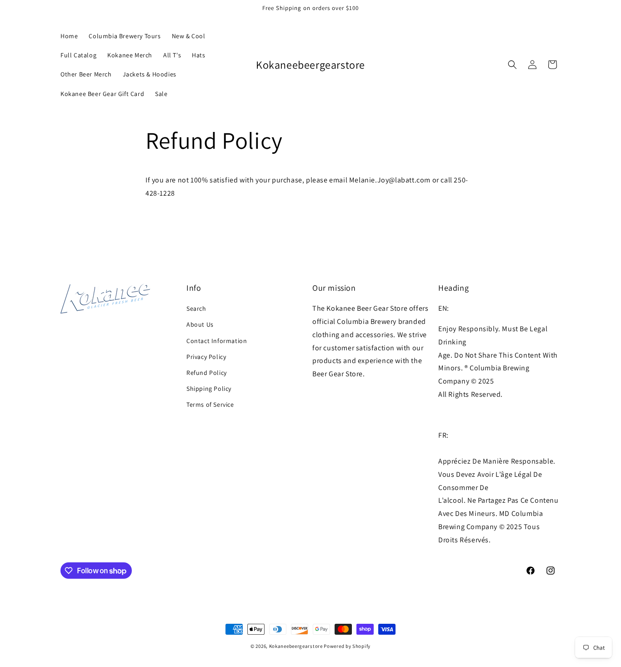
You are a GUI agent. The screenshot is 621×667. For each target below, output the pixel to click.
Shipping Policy (208, 388)
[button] (512, 65)
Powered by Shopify (347, 646)
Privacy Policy (206, 357)
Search (196, 308)
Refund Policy (206, 373)
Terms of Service (210, 404)
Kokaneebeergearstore (296, 646)
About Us (200, 324)
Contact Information (216, 341)
